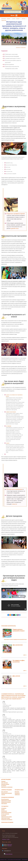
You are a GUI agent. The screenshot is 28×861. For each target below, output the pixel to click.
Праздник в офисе (19, 789)
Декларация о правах (3, 859)
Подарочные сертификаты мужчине (16, 213)
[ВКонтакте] (26, 1)
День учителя (16, 676)
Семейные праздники (6, 789)
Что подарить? (4, 806)
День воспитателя (17, 645)
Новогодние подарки (5, 818)
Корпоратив (17, 793)
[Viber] (18, 615)
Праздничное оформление (7, 797)
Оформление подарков (6, 800)
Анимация (3, 781)
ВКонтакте (10, 844)
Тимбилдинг (17, 794)
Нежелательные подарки (6, 816)
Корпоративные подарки (6, 812)
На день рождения (5, 813)
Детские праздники (6, 779)
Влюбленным (4, 811)
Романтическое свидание (6, 793)
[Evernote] (16, 615)
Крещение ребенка (5, 784)
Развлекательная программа (12, 56)
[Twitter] (23, 1)
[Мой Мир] (12, 615)
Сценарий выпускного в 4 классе (13, 58)
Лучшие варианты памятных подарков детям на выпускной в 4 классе (15, 639)
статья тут (14, 504)
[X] (14, 615)
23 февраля (3, 808)
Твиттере (9, 845)
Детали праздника (9, 64)
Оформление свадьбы (6, 802)
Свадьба (3, 794)
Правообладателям (25, 859)
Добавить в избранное (7, 8)
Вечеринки (17, 791)
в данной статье (14, 228)
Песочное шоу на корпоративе (14, 489)
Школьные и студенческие (20, 47)
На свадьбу (3, 815)
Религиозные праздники (7, 822)
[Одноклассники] (10, 615)
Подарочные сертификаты (6, 819)
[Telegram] (20, 615)
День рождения (4, 782)
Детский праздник (5, 799)
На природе (3, 785)
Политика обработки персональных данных (14, 859)
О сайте (8, 839)
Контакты (4, 839)
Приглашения (4, 803)
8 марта (3, 809)
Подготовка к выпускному (11, 54)
